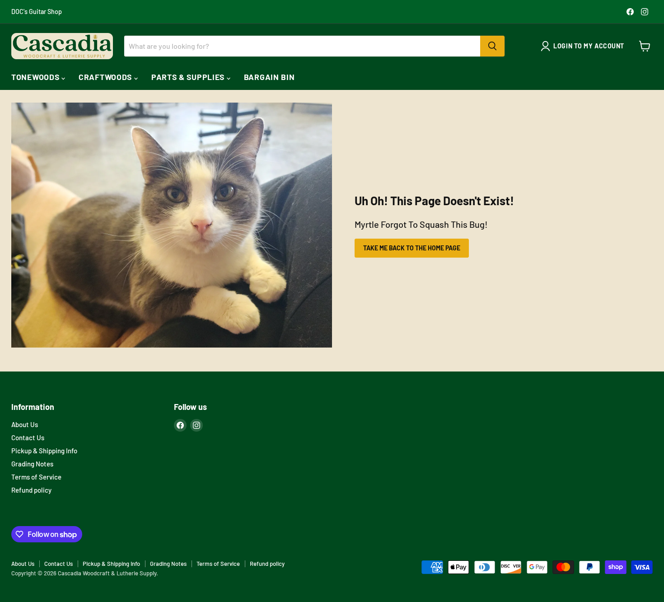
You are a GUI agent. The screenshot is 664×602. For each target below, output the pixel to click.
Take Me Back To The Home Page (411, 248)
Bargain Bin (269, 77)
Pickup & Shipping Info (44, 451)
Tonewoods (36, 77)
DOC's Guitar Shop (36, 11)
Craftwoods (106, 77)
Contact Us (27, 437)
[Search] (492, 46)
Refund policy (31, 490)
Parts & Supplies (189, 77)
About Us (24, 424)
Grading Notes (32, 464)
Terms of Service (36, 477)
